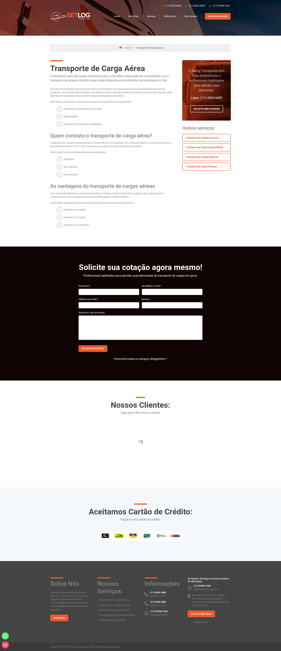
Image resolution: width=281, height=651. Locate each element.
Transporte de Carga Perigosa (201, 166)
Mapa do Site (200, 622)
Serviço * (146, 299)
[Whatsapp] (5, 636)
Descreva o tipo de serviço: (92, 312)
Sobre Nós (133, 16)
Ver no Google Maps (201, 613)
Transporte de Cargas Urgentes (202, 157)
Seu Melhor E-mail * (151, 286)
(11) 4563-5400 (197, 5)
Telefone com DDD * (88, 299)
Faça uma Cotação (217, 16)
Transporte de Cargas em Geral (202, 137)
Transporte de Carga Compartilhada (204, 147)
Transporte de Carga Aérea (112, 620)
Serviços (151, 16)
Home (117, 16)
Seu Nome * (84, 286)
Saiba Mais (59, 618)
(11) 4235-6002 (173, 5)
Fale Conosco (190, 16)
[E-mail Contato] (5, 645)
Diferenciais (169, 16)
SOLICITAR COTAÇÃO (93, 348)
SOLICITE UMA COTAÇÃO (207, 108)
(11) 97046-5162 (221, 5)
